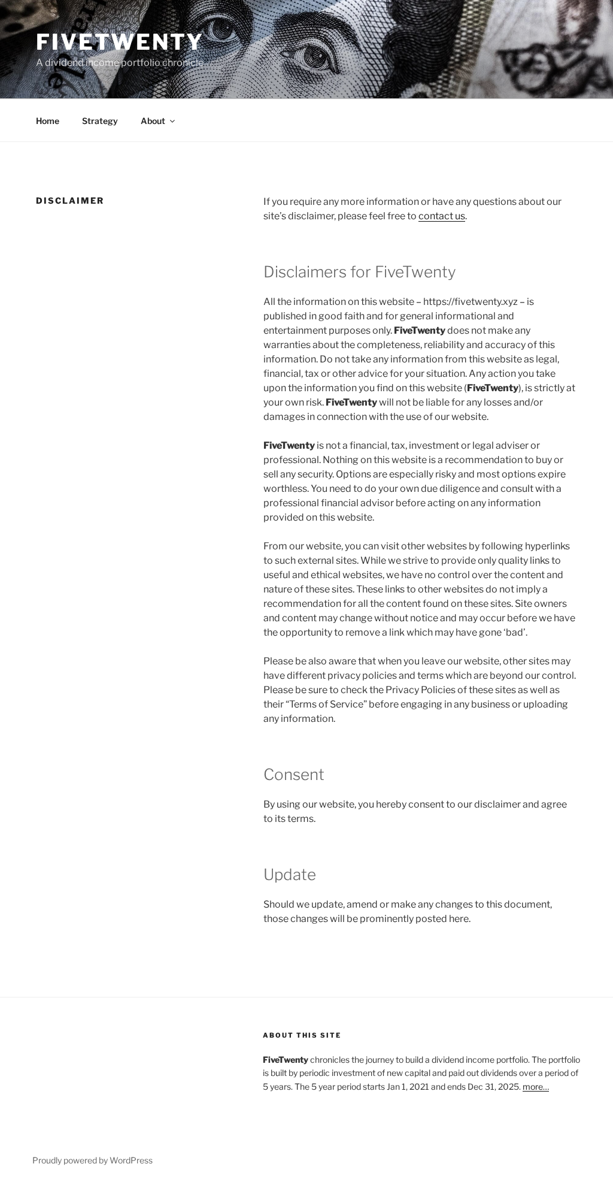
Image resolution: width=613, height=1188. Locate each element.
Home (47, 121)
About (153, 121)
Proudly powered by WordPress (92, 1160)
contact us (441, 216)
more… (536, 1086)
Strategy (100, 121)
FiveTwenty (120, 42)
